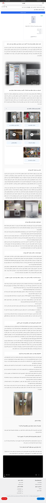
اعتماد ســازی (21, 482)
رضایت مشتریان (20, 484)
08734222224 (23, 0)
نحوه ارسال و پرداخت (38, 484)
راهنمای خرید (40, 482)
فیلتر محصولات (23, 12)
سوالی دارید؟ (41, 499)
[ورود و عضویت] (4, 3)
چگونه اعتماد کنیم (25, 7)
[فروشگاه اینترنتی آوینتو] (23, 3)
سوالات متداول (39, 490)
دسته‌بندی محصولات (39, 7)
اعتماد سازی (4, 498)
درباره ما (40, 488)
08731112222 (19, 491)
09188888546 (7, 0)
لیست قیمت (32, 7)
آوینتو (43, 9)
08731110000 (39, 0)
